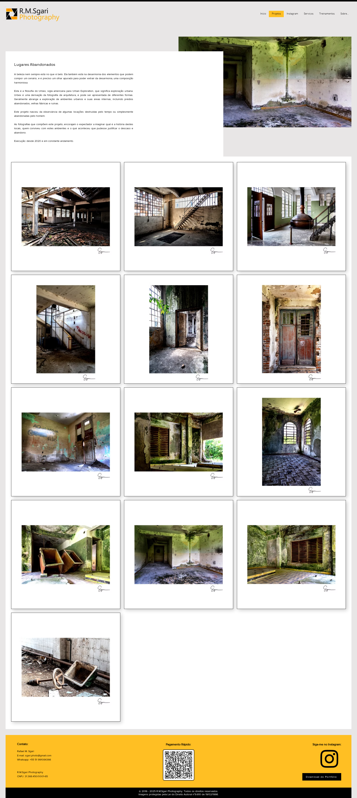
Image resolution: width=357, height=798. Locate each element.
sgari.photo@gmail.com (38, 755)
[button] (344, 14)
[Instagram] (329, 758)
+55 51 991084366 (40, 759)
